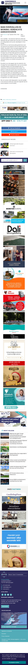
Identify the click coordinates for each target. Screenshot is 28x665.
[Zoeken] (25, 160)
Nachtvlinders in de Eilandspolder (18, 447)
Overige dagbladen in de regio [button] (9, 626)
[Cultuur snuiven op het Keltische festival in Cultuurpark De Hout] (4, 462)
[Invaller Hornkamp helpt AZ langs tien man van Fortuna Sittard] (4, 469)
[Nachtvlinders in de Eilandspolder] (4, 449)
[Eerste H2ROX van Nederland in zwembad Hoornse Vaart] (4, 482)
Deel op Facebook (15, 128)
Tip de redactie (15, 135)
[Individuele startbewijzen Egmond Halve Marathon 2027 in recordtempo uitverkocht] (4, 443)
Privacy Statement (5, 636)
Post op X (14, 131)
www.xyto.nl (6, 589)
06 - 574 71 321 (20, 121)
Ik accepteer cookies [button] (14, 662)
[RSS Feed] (11, 594)
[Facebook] (2, 594)
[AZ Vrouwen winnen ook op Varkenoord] (4, 475)
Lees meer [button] (13, 658)
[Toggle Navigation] (25, 3)
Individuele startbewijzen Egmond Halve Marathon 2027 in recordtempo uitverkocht (18, 442)
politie (3, 99)
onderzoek (8, 99)
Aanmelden (5, 606)
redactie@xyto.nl (7, 587)
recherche (13, 99)
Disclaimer (4, 633)
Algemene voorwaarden (7, 631)
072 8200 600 (6, 585)
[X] (5, 594)
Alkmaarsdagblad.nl (10, 1)
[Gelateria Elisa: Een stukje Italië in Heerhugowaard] (4, 456)
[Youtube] (8, 594)
